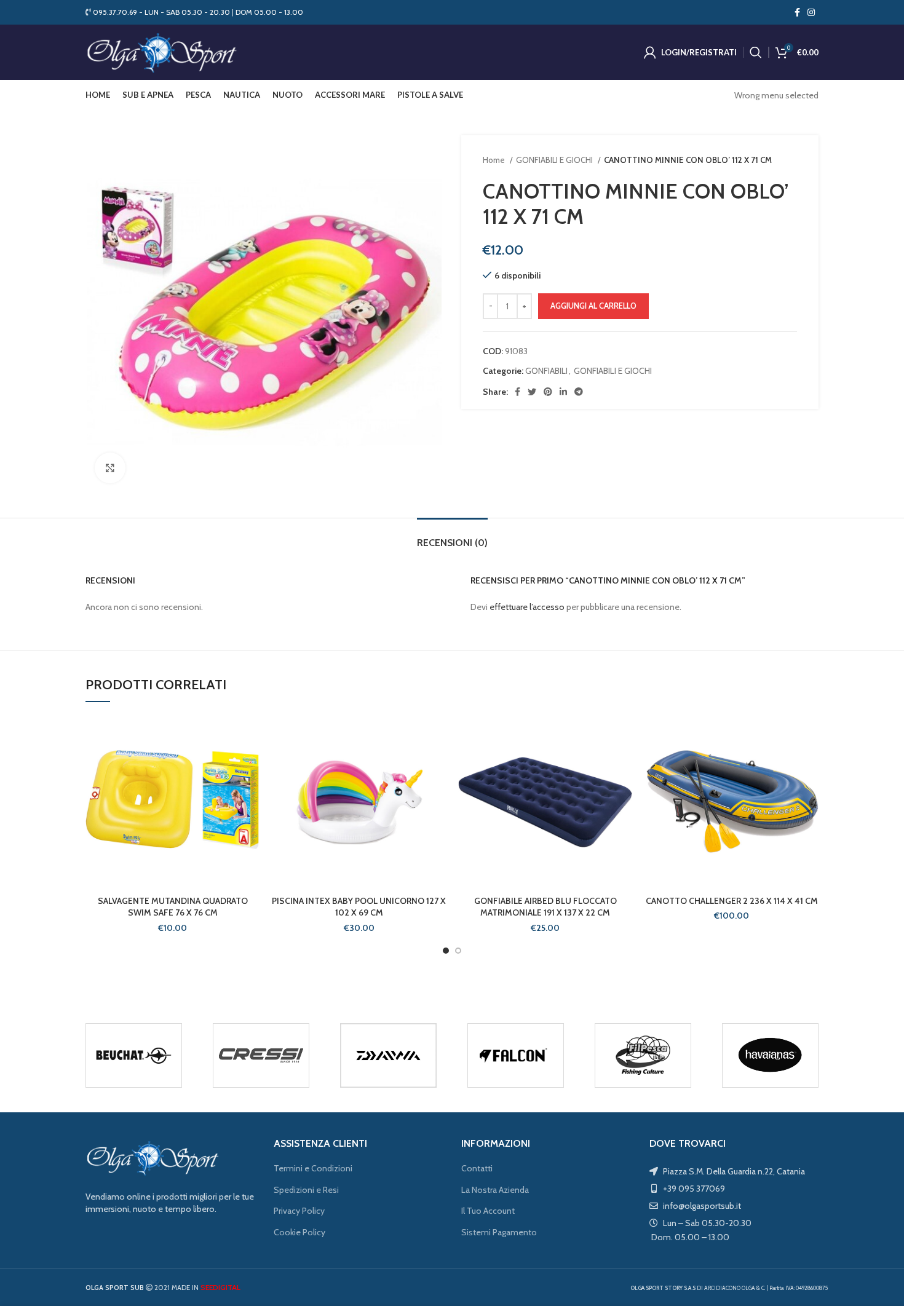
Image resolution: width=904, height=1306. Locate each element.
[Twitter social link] (532, 392)
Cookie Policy (299, 1232)
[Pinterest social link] (548, 392)
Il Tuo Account (488, 1210)
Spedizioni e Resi (306, 1189)
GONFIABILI (546, 370)
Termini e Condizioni (313, 1168)
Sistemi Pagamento (499, 1232)
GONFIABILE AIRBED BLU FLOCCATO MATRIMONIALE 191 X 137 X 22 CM (545, 907)
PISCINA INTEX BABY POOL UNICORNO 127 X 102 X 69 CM (359, 907)
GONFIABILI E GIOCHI (555, 160)
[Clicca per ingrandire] (110, 468)
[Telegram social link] (579, 392)
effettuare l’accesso (527, 606)
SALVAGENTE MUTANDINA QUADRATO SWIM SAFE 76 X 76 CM (173, 907)
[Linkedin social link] (563, 392)
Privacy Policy (299, 1210)
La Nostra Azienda (495, 1189)
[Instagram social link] (811, 12)
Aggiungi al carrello (593, 306)
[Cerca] (755, 52)
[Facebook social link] (797, 12)
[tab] (452, 536)
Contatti (477, 1168)
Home (495, 160)
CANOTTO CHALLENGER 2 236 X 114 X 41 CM (732, 900)
